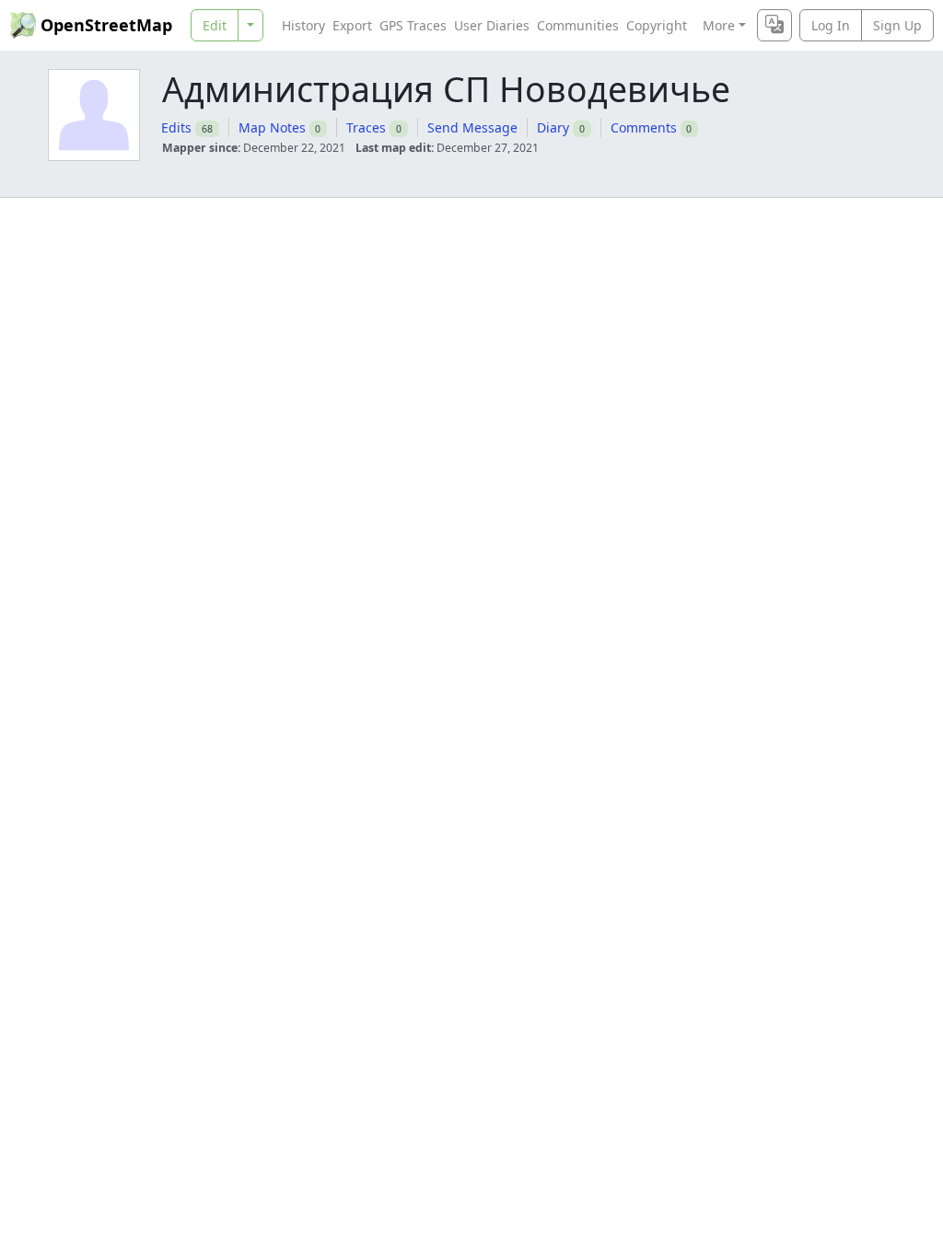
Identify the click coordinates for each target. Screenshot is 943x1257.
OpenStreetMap (106, 25)
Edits (176, 127)
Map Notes (272, 127)
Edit (215, 25)
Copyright (656, 25)
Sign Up (897, 25)
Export (352, 25)
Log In (830, 25)
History (303, 25)
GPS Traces (413, 25)
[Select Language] (774, 25)
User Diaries (492, 25)
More (719, 25)
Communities (578, 25)
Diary (553, 127)
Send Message (472, 127)
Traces (366, 127)
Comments (644, 127)
